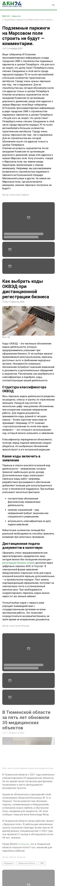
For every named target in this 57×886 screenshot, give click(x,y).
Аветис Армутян (17, 857)
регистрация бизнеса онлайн (18, 562)
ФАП (42, 863)
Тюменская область (26, 863)
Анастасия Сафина (19, 195)
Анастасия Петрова (19, 626)
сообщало (23, 844)
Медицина (8, 863)
